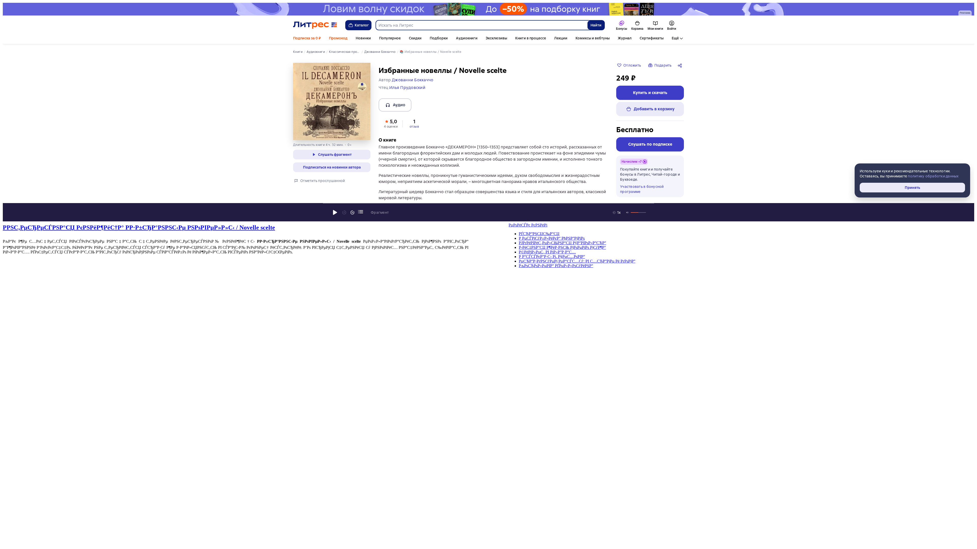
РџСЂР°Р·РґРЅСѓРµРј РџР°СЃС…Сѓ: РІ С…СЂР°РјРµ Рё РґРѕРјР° (577, 261)
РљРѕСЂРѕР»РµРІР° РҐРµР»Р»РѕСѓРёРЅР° (556, 266)
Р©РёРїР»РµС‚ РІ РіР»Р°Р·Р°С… (547, 252)
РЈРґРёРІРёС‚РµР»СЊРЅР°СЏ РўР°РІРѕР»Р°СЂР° (562, 243)
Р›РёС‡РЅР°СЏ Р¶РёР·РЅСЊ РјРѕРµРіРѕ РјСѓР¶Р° (562, 247)
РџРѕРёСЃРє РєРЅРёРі (528, 225)
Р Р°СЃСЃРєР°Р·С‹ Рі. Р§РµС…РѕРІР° (552, 256)
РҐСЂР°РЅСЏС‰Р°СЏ (539, 234)
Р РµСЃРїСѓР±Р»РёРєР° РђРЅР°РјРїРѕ (552, 238)
